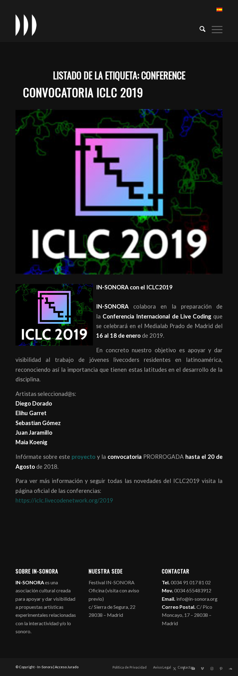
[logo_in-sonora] (26, 25)
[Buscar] (199, 28)
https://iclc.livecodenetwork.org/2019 (64, 500)
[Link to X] (174, 668)
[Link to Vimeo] (202, 668)
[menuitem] (199, 28)
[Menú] (214, 28)
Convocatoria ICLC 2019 (83, 92)
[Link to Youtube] (193, 668)
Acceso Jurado (66, 667)
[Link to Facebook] (183, 668)
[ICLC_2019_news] (119, 191)
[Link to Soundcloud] (230, 668)
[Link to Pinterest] (221, 668)
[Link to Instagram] (211, 668)
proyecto (82, 456)
